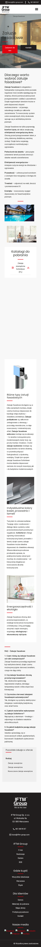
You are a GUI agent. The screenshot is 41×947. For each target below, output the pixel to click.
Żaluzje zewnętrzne (15, 763)
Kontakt (28, 48)
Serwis (20, 900)
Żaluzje (9, 16)
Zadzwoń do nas (10, 49)
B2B (20, 862)
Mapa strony (20, 908)
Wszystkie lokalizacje (20, 877)
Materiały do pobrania (20, 904)
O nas (20, 850)
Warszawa (20, 881)
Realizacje (20, 854)
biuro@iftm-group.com (15, 2)
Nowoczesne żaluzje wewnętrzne (20, 771)
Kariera (20, 858)
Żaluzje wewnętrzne (15, 767)
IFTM (3, 16)
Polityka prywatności (20, 912)
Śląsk (20, 885)
